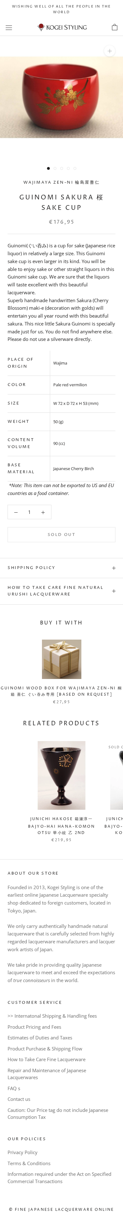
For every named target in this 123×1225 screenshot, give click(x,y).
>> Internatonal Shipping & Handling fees (52, 1016)
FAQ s (14, 1088)
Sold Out (62, 535)
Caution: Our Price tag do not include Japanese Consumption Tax (58, 1113)
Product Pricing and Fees (34, 1027)
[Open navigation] (9, 27)
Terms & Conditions (29, 1163)
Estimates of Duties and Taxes (40, 1037)
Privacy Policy (23, 1152)
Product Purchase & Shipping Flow (45, 1048)
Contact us (19, 1099)
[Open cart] (114, 27)
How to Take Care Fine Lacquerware (46, 1059)
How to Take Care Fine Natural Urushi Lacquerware (55, 591)
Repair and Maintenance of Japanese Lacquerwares (47, 1074)
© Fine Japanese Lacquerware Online (61, 1209)
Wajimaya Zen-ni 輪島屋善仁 (61, 182)
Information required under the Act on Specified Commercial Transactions (59, 1177)
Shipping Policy (32, 568)
